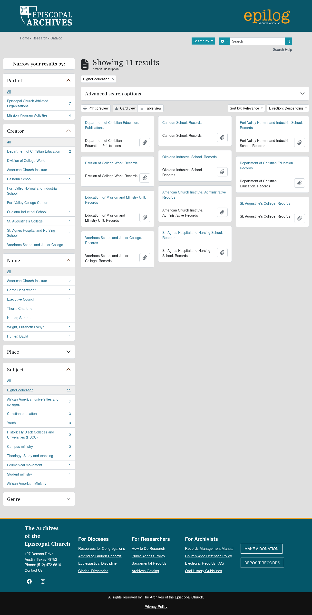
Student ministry (39, 475)
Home (24, 38)
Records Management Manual (209, 548)
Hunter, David (39, 337)
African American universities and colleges (39, 402)
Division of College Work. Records (111, 162)
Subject (15, 369)
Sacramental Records (149, 563)
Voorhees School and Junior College (39, 245)
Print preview (98, 108)
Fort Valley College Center (39, 203)
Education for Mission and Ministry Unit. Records (115, 200)
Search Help (282, 49)
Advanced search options (113, 93)
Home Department (39, 291)
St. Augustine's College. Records (265, 203)
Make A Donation (261, 548)
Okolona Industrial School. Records (189, 156)
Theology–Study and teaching (39, 456)
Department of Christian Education (39, 152)
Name (13, 260)
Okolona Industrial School (39, 213)
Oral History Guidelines (203, 570)
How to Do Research (148, 548)
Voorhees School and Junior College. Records (113, 240)
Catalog (56, 38)
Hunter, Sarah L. (39, 318)
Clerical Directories (93, 570)
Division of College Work (39, 161)
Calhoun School (39, 180)
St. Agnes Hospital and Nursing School (39, 233)
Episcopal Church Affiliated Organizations (39, 103)
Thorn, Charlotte (39, 309)
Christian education (39, 414)
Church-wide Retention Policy (208, 555)
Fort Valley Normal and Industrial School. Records (271, 125)
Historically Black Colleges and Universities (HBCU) (39, 435)
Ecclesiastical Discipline (97, 563)
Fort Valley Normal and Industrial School (39, 191)
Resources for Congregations (101, 548)
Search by (202, 40)
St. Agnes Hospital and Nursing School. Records (192, 235)
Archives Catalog (145, 570)
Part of (14, 80)
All (9, 91)
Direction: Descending (286, 108)
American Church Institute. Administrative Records (194, 195)
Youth (39, 424)
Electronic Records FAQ (204, 563)
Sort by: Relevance (245, 108)
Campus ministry (39, 447)
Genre (13, 499)
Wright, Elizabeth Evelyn (39, 328)
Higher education (39, 391)
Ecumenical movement (39, 466)
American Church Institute (39, 170)
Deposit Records (262, 562)
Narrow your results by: (39, 63)
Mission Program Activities (39, 116)
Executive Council (39, 300)
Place (13, 352)
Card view (127, 108)
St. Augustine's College (39, 222)
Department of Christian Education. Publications (112, 125)
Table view (152, 108)
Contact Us (34, 570)
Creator (15, 131)
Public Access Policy (148, 555)
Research (39, 38)
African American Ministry (39, 484)
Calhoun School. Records (182, 122)
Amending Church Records (100, 555)
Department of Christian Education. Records (267, 165)
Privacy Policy (156, 606)
